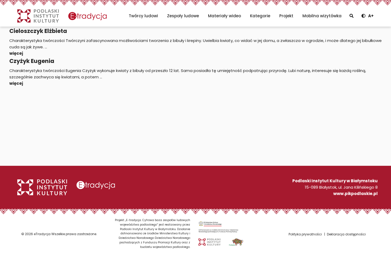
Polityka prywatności (305, 234)
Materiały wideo (224, 16)
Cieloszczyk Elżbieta (38, 31)
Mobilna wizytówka (322, 16)
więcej (16, 53)
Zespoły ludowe (183, 16)
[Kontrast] (363, 15)
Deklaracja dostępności (346, 234)
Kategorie (260, 16)
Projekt (286, 16)
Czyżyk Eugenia (31, 61)
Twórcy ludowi (143, 16)
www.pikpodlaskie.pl (355, 193)
